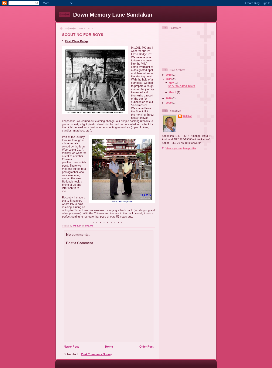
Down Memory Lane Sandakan (112, 14)
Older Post (146, 346)
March (173, 92)
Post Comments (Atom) (96, 354)
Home (109, 346)
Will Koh (187, 116)
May (171, 82)
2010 (169, 98)
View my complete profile (181, 148)
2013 (169, 79)
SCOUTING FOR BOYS (181, 86)
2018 (169, 74)
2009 (169, 102)
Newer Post (71, 346)
